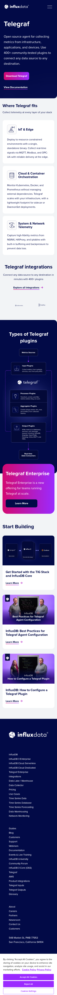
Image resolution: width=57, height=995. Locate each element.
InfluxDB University (18, 859)
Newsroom (14, 920)
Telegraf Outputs (17, 890)
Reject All (28, 984)
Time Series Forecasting (21, 807)
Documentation (17, 850)
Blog (11, 833)
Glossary (13, 894)
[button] (49, 7)
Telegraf (13, 872)
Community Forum (18, 863)
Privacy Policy (44, 969)
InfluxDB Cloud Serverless (22, 763)
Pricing (12, 789)
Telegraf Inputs (16, 885)
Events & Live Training (20, 855)
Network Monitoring (19, 816)
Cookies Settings (28, 991)
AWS (11, 876)
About (12, 906)
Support (13, 841)
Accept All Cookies (28, 977)
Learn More (21, 503)
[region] (28, 974)
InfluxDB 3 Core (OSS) (20, 868)
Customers (14, 837)
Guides (12, 828)
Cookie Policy (29, 969)
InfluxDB (13, 754)
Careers (13, 911)
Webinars (13, 846)
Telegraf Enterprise (18, 772)
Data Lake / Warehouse (21, 781)
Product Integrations (19, 881)
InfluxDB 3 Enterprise (20, 759)
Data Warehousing (18, 811)
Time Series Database (20, 803)
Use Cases (14, 794)
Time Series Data (17, 798)
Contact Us (14, 924)
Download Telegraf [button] (16, 76)
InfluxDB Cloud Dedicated (22, 768)
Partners (13, 915)
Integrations (15, 776)
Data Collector (16, 785)
